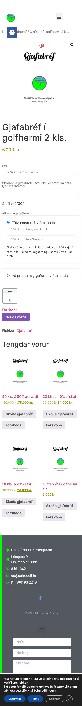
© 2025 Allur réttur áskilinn (42, 613)
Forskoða (9, 310)
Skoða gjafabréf (19, 414)
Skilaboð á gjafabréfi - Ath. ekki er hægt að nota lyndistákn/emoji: (36, 184)
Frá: (5, 165)
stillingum (49, 691)
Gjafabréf (24, 330)
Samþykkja (15, 699)
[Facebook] (12, 32)
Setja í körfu (16, 317)
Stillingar (54, 699)
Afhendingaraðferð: (16, 213)
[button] (59, 16)
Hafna (35, 699)
